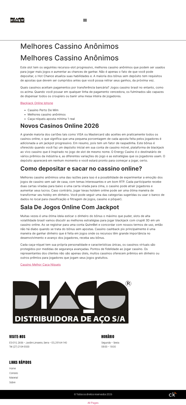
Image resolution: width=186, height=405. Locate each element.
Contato (13, 373)
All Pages (93, 402)
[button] (85, 20)
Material (13, 377)
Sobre (12, 382)
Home (12, 368)
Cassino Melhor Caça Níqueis (40, 264)
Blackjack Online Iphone (36, 103)
